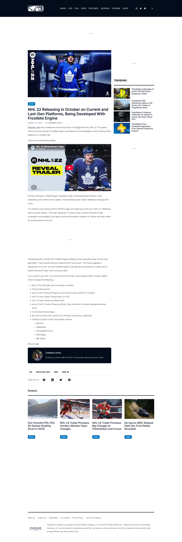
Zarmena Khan (55, 123)
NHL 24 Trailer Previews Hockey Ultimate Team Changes (74, 425)
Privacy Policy (77, 518)
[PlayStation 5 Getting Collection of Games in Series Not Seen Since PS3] (122, 116)
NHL (56, 372)
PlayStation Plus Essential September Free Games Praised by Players (142, 127)
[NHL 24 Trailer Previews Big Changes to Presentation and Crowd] (107, 409)
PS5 (70, 8)
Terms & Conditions (93, 518)
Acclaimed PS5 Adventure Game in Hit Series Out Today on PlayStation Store (142, 104)
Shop (125, 8)
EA (37, 344)
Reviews (105, 8)
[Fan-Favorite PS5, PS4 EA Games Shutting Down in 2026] (43, 409)
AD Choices (65, 518)
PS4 (77, 8)
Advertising (53, 518)
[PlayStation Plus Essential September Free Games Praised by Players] (122, 128)
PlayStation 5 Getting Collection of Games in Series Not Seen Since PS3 (142, 115)
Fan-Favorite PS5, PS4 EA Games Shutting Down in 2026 (41, 425)
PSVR (83, 8)
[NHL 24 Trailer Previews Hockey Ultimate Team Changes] (75, 409)
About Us (31, 518)
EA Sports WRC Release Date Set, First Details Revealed (138, 425)
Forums (116, 8)
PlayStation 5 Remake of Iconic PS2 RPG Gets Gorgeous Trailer (143, 91)
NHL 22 (65, 372)
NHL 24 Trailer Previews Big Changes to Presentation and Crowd (106, 425)
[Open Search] (152, 8)
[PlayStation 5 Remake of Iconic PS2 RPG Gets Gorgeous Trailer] (122, 93)
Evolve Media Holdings (85, 525)
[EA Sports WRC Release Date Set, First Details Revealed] (139, 409)
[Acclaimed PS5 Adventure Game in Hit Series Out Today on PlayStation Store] (122, 105)
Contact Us (42, 518)
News (63, 8)
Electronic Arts (34, 127)
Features (93, 8)
